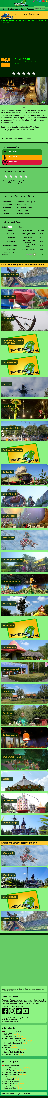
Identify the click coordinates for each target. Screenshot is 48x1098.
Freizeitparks (14, 9)
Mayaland (22, 205)
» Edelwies (6, 1077)
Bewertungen (34, 14)
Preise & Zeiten (21, 14)
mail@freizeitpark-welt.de (10, 1019)
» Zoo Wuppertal (8, 1079)
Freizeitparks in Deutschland (14, 1032)
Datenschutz (14, 1021)
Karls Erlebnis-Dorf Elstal (28, 246)
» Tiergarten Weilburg (10, 1088)
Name (10, 230)
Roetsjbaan (11, 238)
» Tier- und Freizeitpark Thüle (12, 1068)
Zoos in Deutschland (11, 1065)
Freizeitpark (28, 230)
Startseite (4, 20)
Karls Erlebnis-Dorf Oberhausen (28, 234)
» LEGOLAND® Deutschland (12, 1043)
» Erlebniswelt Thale (9, 1036)
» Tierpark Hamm (8, 1086)
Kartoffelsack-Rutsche (10, 246)
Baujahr (41, 230)
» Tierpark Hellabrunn (10, 1083)
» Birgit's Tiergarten (9, 1070)
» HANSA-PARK (7, 1034)
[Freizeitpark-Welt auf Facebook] (37, 1)
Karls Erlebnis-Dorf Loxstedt (28, 241)
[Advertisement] (24, 40)
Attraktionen (34, 19)
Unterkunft (20, 19)
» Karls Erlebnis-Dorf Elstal (12, 1038)
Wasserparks (32, 9)
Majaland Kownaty (28, 249)
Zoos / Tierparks (11, 1062)
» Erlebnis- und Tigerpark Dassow (14, 1072)
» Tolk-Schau (7, 1045)
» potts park (6, 1047)
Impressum (6, 1021)
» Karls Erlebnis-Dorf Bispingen (13, 1052)
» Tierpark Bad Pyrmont (10, 1074)
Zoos (23, 9)
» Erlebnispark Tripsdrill (11, 1050)
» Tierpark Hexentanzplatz (11, 1081)
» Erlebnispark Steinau (10, 1054)
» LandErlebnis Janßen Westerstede (15, 1041)
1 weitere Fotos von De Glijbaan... (18, 139)
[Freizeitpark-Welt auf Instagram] (34, 1)
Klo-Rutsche (11, 241)
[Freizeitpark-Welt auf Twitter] (40, 1)
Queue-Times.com (24, 1094)
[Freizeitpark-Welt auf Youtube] (43, 1)
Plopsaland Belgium (26, 202)
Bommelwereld (28, 238)
